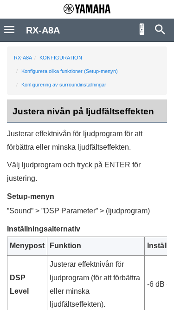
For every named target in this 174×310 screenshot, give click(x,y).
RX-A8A (23, 57)
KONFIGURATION (60, 57)
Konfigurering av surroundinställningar (63, 84)
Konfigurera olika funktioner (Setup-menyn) (69, 71)
